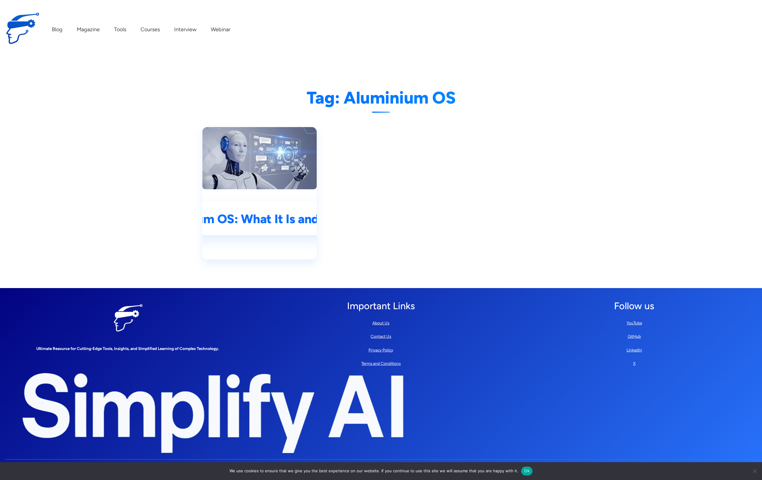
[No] (755, 471)
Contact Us (381, 336)
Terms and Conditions (381, 363)
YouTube (634, 322)
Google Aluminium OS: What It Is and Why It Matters (260, 219)
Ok (527, 470)
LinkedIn (634, 350)
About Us (380, 322)
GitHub (634, 336)
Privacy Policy (380, 350)
